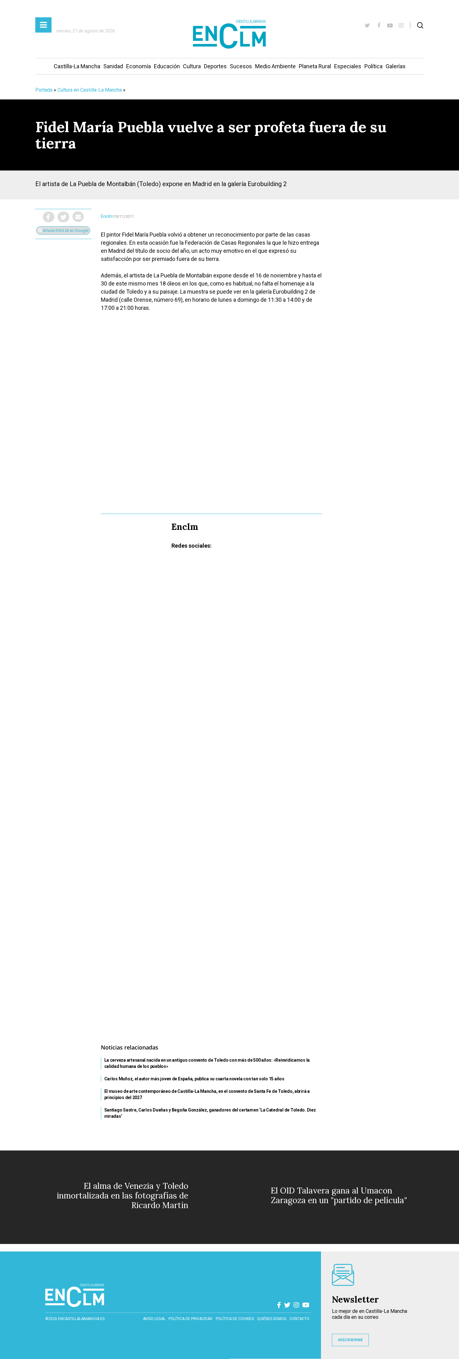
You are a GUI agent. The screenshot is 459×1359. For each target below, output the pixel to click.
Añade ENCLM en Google (65, 230)
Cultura (192, 66)
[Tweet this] (63, 217)
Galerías (396, 66)
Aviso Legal (154, 1319)
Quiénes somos (271, 1319)
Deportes (215, 66)
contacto (299, 1319)
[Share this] (48, 217)
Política (373, 66)
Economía (138, 66)
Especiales (347, 66)
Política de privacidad (191, 1319)
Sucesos (241, 66)
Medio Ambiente (275, 66)
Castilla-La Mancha (77, 66)
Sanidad (113, 66)
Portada (43, 90)
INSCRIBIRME (350, 1340)
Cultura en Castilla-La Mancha (89, 90)
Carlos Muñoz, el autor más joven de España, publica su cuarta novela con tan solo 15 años (194, 1078)
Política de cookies (235, 1319)
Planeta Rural (315, 66)
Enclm (107, 216)
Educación (167, 66)
